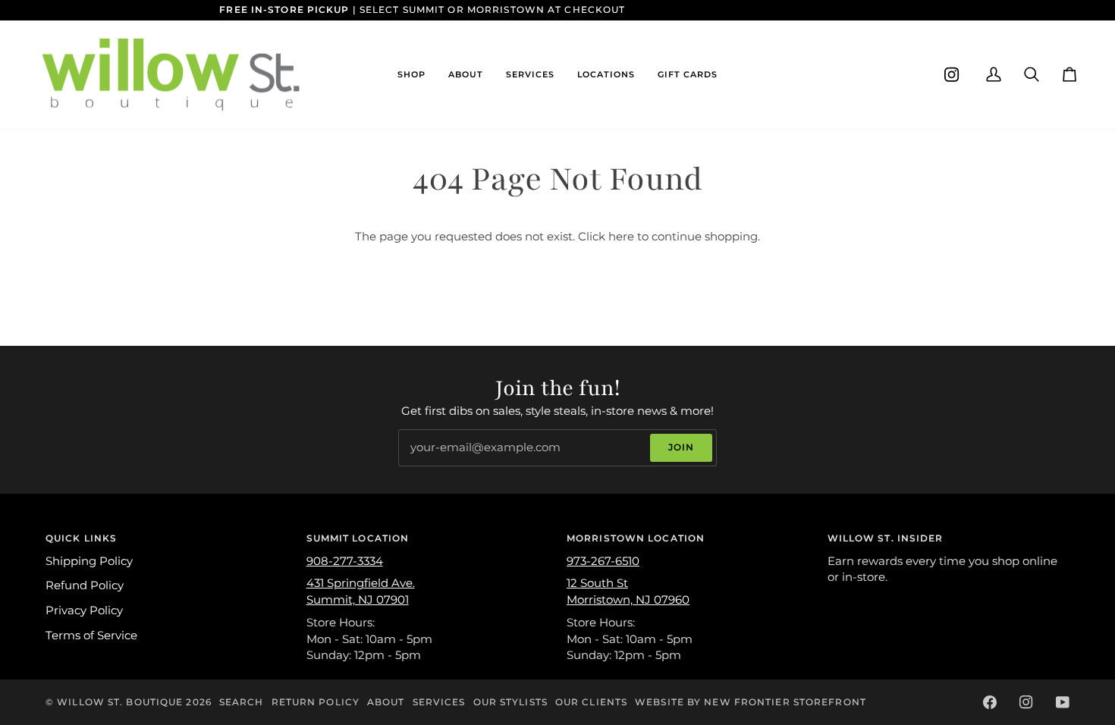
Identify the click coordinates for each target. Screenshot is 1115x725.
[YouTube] (1062, 702)
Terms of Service (91, 635)
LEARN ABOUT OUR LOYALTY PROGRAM (730, 9)
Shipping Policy (89, 561)
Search (241, 702)
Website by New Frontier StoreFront (750, 702)
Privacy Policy (84, 610)
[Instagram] (952, 75)
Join (681, 447)
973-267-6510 (603, 561)
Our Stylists (510, 702)
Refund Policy (85, 585)
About (386, 702)
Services (439, 702)
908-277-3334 (344, 561)
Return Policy (316, 702)
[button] (411, 75)
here (621, 236)
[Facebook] (990, 702)
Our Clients (591, 702)
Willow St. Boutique (120, 702)
